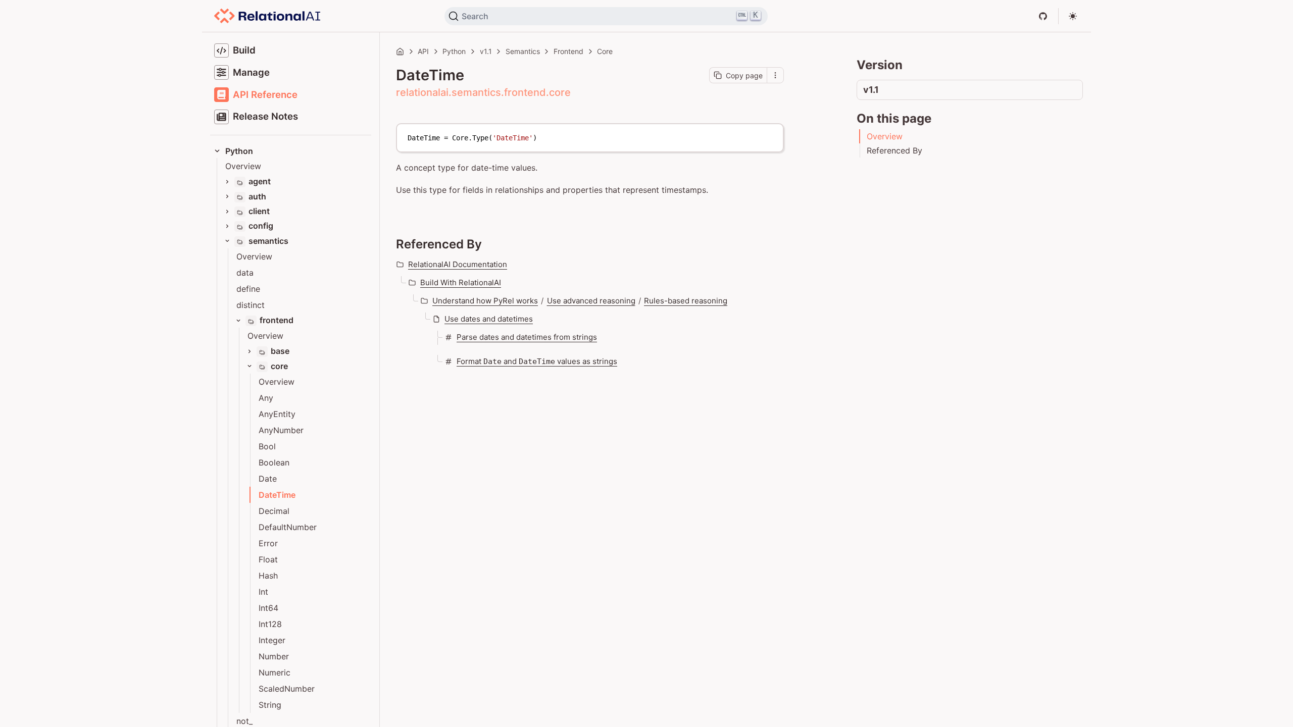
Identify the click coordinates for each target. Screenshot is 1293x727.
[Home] (400, 51)
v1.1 (486, 51)
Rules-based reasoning (685, 300)
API (423, 51)
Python (454, 51)
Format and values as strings (537, 361)
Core (605, 51)
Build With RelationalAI (460, 282)
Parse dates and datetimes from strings (527, 337)
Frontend (568, 51)
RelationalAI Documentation (457, 264)
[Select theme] (1073, 16)
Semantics (523, 51)
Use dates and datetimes (488, 319)
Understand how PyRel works (485, 300)
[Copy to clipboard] (771, 135)
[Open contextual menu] (775, 75)
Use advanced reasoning (591, 300)
